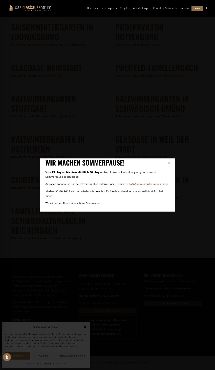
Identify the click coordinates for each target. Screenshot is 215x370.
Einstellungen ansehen (72, 355)
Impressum (61, 363)
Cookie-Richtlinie (33, 363)
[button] (85, 327)
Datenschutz (48, 363)
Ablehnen (44, 355)
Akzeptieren (17, 355)
